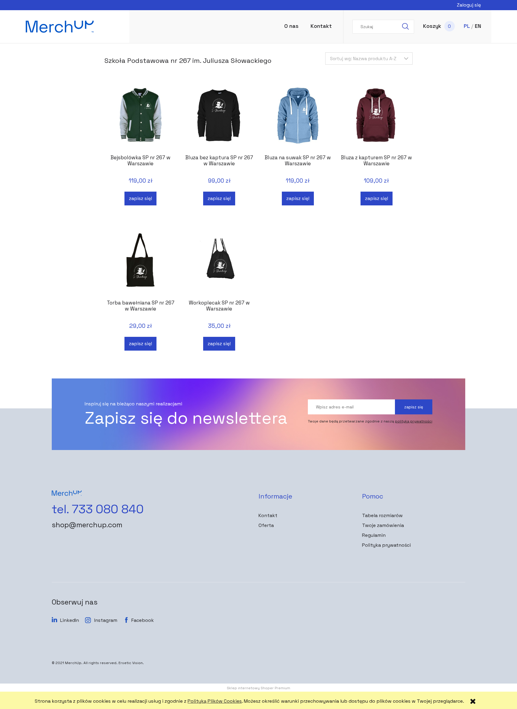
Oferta (266, 525)
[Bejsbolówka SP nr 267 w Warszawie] (140, 118)
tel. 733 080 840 (98, 509)
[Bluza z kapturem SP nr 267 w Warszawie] (376, 118)
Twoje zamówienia (383, 525)
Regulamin (374, 535)
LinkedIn (69, 620)
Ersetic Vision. (131, 662)
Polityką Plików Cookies (215, 701)
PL (467, 25)
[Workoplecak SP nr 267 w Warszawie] (219, 263)
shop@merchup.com (87, 524)
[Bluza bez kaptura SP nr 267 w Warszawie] (219, 118)
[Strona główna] (72, 26)
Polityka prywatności (386, 545)
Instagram (105, 620)
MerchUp (73, 662)
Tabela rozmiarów (382, 515)
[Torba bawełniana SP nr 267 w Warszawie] (140, 263)
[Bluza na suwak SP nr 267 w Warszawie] (298, 118)
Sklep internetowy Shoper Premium (258, 688)
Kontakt (267, 515)
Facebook (142, 620)
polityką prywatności (413, 421)
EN (478, 25)
